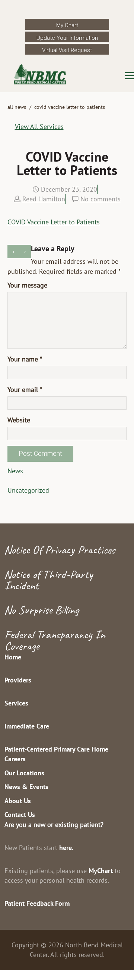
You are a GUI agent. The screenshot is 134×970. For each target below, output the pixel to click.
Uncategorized (28, 490)
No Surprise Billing (41, 610)
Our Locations (24, 773)
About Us (17, 801)
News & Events (26, 786)
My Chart (67, 25)
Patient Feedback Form (37, 903)
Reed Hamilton (43, 199)
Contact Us (19, 814)
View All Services (39, 126)
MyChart (101, 870)
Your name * (24, 359)
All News (16, 107)
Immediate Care (26, 726)
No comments (100, 199)
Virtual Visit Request (67, 50)
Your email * (24, 389)
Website (18, 420)
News (15, 471)
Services (16, 703)
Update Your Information (67, 38)
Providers (17, 680)
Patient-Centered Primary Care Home (56, 749)
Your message (27, 285)
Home (12, 657)
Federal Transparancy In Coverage (54, 640)
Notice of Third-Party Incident (48, 580)
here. (66, 847)
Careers (15, 759)
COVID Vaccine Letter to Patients (53, 222)
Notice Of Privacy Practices (59, 549)
